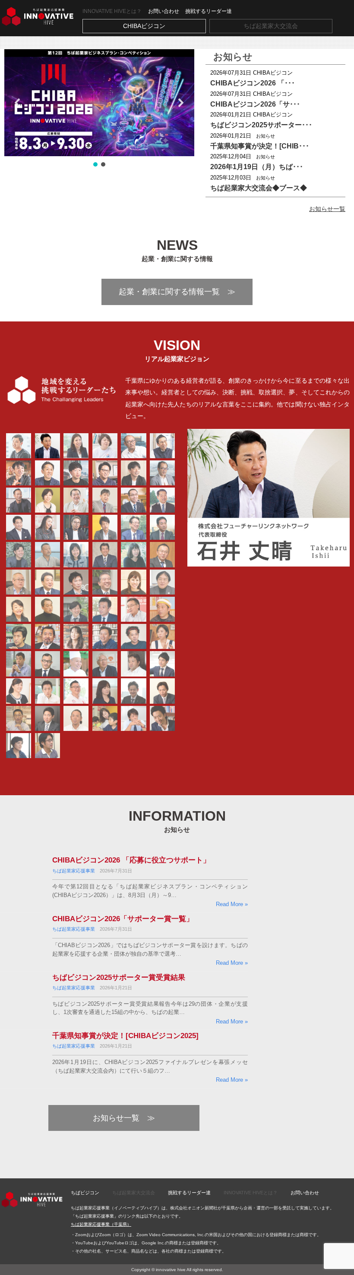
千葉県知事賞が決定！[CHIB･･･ (259, 146)
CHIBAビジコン (144, 25)
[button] (99, 102)
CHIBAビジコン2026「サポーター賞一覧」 (122, 919)
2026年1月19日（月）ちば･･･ (256, 166)
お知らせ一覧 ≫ (124, 1118)
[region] (99, 108)
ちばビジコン (85, 1192)
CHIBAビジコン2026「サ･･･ (255, 104)
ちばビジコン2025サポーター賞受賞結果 (118, 977)
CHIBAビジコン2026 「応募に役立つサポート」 (131, 860)
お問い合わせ (163, 11)
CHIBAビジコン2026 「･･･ (252, 83)
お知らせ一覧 (327, 208)
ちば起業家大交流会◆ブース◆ (258, 188)
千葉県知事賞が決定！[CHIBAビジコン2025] (125, 1036)
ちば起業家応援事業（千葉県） (101, 1224)
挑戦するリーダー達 (208, 11)
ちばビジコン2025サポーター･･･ (261, 125)
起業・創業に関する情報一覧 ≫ (177, 291)
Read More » (232, 904)
